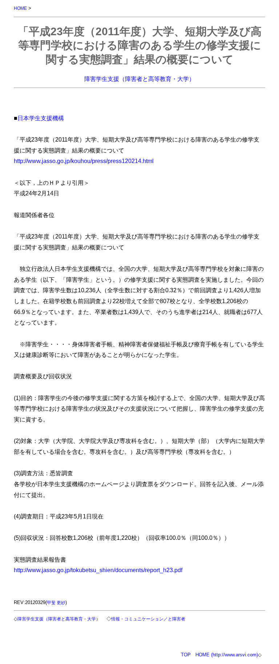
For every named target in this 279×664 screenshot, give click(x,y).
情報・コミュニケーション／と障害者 (148, 618)
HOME (20, 8)
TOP (186, 654)
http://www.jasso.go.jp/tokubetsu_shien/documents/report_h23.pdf (98, 570)
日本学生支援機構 (40, 118)
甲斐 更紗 (56, 602)
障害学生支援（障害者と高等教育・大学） (139, 79)
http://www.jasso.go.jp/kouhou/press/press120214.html (84, 161)
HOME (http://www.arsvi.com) (226, 654)
